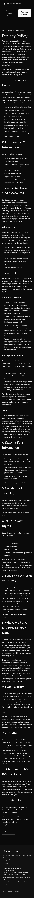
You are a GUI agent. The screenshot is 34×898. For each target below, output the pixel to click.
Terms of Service (17, 882)
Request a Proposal (24, 13)
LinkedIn (5, 863)
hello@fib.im (6, 562)
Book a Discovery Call (9, 13)
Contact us (8, 832)
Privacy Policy (7, 882)
